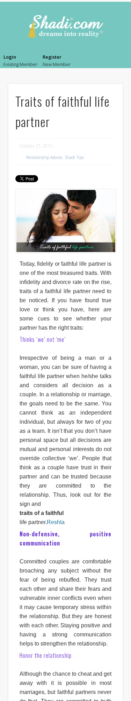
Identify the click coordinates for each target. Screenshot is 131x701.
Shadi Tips (74, 157)
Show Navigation (119, 61)
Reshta (56, 522)
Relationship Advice (44, 157)
